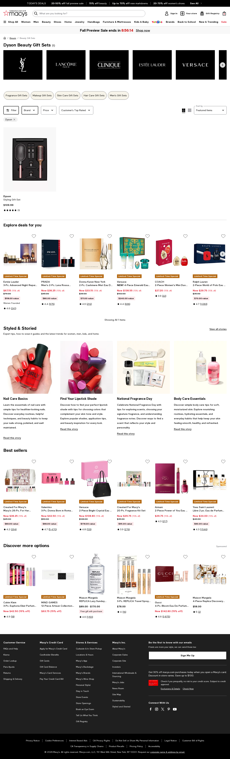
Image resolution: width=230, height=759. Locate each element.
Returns (7, 673)
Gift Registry (82, 721)
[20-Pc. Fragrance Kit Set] (134, 478)
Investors (116, 667)
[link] (29, 203)
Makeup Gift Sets (42, 95)
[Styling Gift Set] (29, 159)
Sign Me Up (187, 655)
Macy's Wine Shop (85, 679)
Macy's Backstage (84, 667)
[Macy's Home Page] (15, 13)
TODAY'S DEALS (36, 3)
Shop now (143, 30)
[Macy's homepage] (5, 39)
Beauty (13, 38)
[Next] (222, 65)
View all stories (218, 329)
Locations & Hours (84, 655)
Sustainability (118, 700)
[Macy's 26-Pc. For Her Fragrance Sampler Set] (20, 478)
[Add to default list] (34, 236)
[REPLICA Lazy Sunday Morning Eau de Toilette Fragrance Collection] (96, 574)
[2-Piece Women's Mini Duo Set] (172, 253)
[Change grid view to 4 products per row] (183, 111)
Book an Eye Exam (85, 709)
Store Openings (83, 703)
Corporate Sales (120, 655)
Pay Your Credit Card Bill (51, 679)
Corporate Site (119, 661)
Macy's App (81, 661)
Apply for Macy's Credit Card (53, 649)
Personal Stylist (83, 685)
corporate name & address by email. (167, 752)
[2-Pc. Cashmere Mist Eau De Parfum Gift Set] (96, 253)
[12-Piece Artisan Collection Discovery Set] (58, 574)
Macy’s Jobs (118, 682)
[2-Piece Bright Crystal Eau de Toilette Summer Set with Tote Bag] (96, 478)
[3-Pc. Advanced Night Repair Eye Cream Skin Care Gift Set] (20, 253)
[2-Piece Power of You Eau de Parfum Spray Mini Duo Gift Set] (172, 478)
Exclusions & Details (170, 689)
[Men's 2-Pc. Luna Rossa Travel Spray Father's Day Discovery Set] (58, 253)
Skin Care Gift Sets (67, 95)
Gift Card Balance (48, 667)
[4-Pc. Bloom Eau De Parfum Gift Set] (172, 574)
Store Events (82, 697)
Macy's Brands (83, 673)
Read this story (12, 437)
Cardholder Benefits (49, 655)
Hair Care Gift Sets (94, 95)
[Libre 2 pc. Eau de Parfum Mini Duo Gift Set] (210, 478)
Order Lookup (10, 661)
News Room (118, 688)
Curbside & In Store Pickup (89, 649)
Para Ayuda (8, 667)
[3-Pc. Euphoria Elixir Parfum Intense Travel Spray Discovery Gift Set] (20, 574)
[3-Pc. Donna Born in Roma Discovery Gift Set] (58, 478)
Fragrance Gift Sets (16, 95)
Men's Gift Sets (118, 95)
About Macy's (118, 649)
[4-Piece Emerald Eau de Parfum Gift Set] (134, 253)
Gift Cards (44, 661)
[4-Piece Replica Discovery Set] (210, 574)
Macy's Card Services (50, 673)
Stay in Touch (82, 691)
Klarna (6, 655)
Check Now (188, 689)
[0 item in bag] (224, 13)
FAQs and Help (10, 649)
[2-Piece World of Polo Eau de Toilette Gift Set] (210, 253)
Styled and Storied (121, 706)
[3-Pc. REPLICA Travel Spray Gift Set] (134, 574)
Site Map (116, 694)
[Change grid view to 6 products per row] (189, 110)
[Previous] (7, 159)
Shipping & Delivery (12, 679)
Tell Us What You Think (87, 715)
